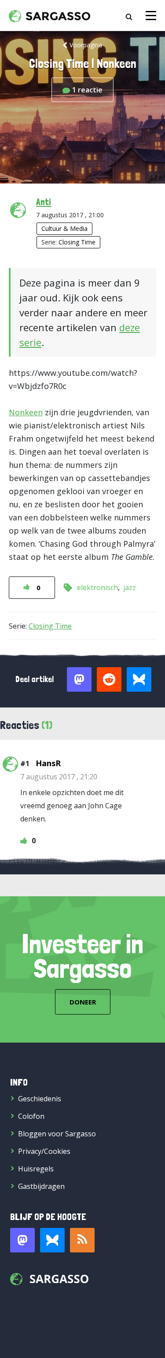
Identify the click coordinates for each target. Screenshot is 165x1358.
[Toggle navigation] (151, 15)
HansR (48, 763)
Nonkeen (26, 412)
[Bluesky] (52, 1240)
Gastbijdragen (41, 1186)
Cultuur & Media (64, 228)
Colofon (31, 1116)
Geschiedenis (39, 1098)
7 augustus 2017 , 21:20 (58, 777)
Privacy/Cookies (44, 1151)
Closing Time (77, 242)
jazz (129, 587)
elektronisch (97, 587)
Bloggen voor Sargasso (57, 1134)
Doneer (83, 1001)
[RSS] (82, 1240)
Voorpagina (86, 45)
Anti (43, 201)
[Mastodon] (22, 1240)
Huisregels (36, 1169)
